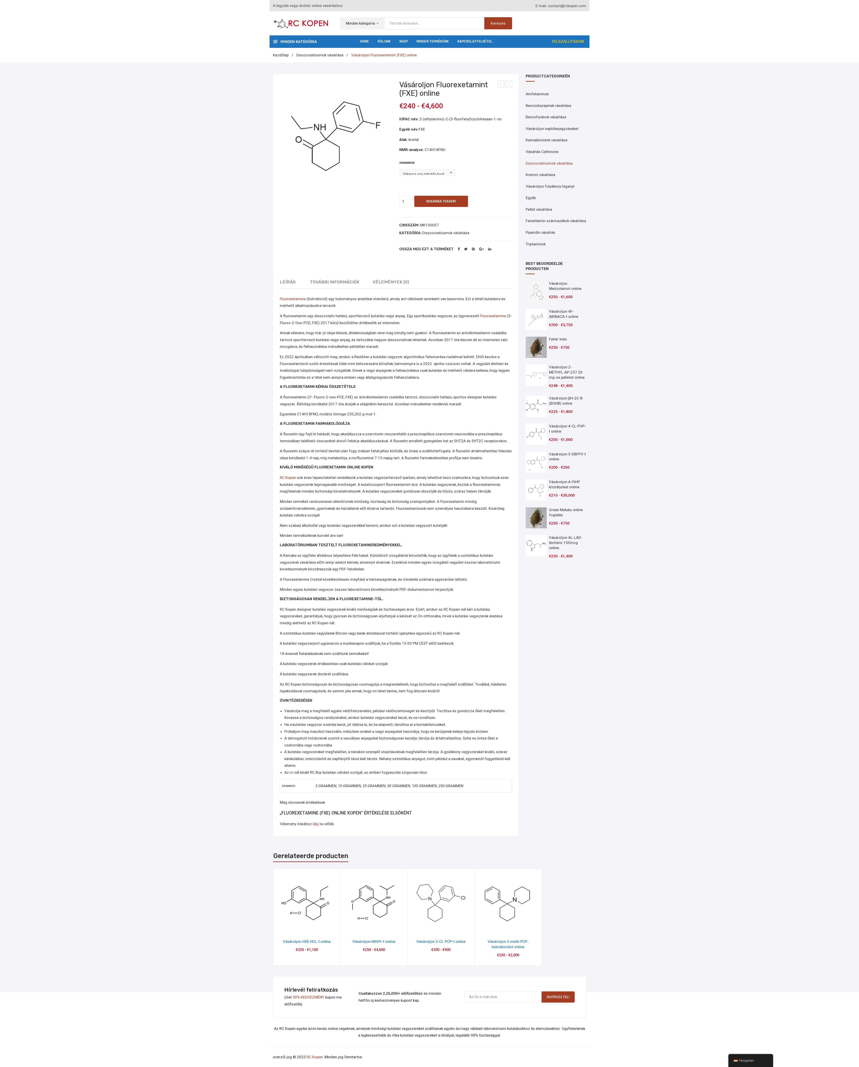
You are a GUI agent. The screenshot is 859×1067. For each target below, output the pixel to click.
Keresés (498, 23)
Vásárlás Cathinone (542, 151)
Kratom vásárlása (540, 174)
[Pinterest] (473, 249)
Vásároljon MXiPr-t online (373, 941)
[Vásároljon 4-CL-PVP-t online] (536, 434)
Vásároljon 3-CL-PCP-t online (441, 941)
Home (364, 41)
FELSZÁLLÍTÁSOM (568, 41)
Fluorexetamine (293, 299)
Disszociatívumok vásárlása (319, 55)
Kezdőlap (281, 55)
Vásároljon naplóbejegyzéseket (552, 128)
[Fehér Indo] (536, 347)
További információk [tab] (334, 282)
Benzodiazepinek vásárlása (548, 105)
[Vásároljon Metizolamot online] (536, 291)
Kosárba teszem (441, 201)
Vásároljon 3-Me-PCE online (501, 84)
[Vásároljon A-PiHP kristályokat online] (536, 490)
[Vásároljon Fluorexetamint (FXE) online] (336, 137)
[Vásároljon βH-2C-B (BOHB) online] (536, 406)
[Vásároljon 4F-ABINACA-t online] (536, 319)
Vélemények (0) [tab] (391, 282)
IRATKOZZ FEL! (558, 997)
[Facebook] (459, 249)
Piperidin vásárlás (540, 232)
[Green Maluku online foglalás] (536, 518)
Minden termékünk (433, 41)
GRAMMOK (407, 162)
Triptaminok (536, 244)
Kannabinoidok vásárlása (546, 140)
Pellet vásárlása (539, 209)
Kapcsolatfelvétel (475, 41)
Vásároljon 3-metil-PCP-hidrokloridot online (509, 84)
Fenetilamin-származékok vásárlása (556, 221)
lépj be (318, 824)
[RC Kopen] (301, 23)
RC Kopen (288, 477)
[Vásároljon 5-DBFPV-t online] (536, 462)
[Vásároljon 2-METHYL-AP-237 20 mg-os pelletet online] (536, 375)
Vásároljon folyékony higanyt (550, 186)
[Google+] (481, 249)
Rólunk (384, 41)
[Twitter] (466, 249)
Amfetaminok (537, 94)
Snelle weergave (307, 929)
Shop (403, 41)
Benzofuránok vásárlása (546, 117)
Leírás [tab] (288, 282)
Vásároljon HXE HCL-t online (307, 941)
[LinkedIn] (489, 249)
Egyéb (531, 198)
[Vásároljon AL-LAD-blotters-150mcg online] (536, 545)
